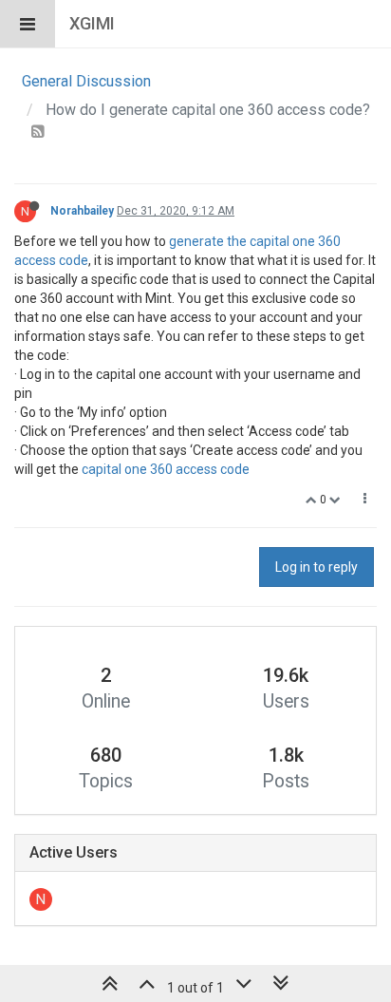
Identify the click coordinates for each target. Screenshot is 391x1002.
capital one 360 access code (166, 469)
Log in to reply (316, 567)
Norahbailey (82, 210)
